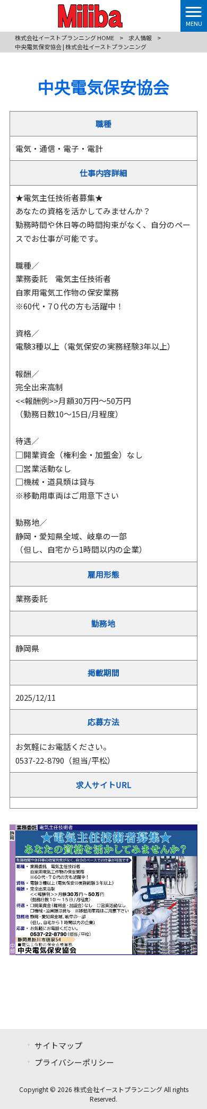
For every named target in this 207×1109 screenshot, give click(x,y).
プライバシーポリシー (74, 1062)
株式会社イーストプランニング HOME (64, 37)
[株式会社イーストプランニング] (90, 14)
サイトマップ (58, 1045)
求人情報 (140, 37)
